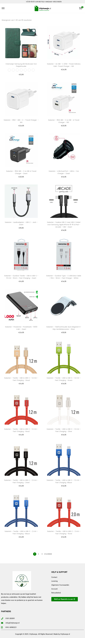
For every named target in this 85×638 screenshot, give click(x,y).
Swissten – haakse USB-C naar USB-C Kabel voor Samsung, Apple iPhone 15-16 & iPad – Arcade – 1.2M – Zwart (63, 224)
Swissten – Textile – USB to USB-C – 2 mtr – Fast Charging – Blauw (21, 532)
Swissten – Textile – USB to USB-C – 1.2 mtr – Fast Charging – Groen (64, 379)
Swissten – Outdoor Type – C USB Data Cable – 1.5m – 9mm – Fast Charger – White (63, 277)
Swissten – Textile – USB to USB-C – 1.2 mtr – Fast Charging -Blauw (64, 481)
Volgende (48, 554)
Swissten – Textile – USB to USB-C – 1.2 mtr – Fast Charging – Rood (21, 430)
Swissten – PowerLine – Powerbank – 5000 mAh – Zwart (21, 328)
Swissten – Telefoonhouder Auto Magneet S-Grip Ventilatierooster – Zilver (63, 328)
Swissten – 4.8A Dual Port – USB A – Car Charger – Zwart (64, 172)
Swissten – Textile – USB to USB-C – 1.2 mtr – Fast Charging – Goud (21, 379)
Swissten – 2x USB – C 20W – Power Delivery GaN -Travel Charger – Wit (63, 65)
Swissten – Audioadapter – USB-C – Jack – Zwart (21, 223)
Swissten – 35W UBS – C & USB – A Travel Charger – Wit (63, 121)
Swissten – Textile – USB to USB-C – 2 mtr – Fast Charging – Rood (63, 532)
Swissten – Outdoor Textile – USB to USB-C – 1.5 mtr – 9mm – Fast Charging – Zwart (21, 277)
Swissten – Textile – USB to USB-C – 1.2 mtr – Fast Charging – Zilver (64, 430)
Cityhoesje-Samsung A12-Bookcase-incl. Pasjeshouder (21, 65)
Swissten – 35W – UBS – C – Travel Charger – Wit (21, 121)
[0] (80, 8)
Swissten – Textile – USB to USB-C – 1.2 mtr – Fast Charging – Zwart (21, 481)
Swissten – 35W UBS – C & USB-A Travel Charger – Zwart (21, 172)
